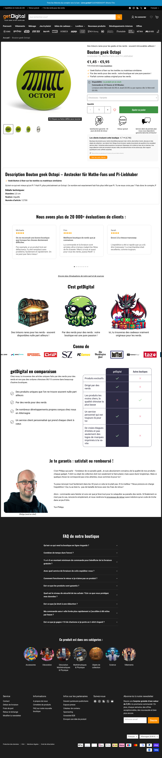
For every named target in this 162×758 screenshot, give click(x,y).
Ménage (32, 26)
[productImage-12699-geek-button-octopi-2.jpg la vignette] (28, 129)
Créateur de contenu (71, 708)
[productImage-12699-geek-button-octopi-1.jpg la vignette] (18, 129)
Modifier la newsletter (12, 715)
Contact (6, 701)
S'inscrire (153, 720)
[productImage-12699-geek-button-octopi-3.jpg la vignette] (38, 129)
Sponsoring (68, 712)
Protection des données (11, 744)
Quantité (90, 104)
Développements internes (121, 26)
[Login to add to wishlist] (114, 110)
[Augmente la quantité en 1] (108, 109)
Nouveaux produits (97, 26)
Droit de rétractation (47, 744)
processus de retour (115, 497)
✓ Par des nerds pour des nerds (53, 8)
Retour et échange (10, 712)
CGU (22, 744)
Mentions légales (33, 744)
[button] (74, 266)
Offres (139, 26)
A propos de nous (40, 701)
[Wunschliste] (151, 17)
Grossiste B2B (69, 715)
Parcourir (7, 26)
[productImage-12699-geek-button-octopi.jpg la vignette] (8, 129)
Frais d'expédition (105, 66)
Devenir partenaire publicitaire (75, 701)
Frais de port (8, 708)
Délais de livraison (10, 705)
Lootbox (79, 26)
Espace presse (69, 705)
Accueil (6, 38)
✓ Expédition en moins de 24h (14, 8)
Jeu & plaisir (45, 26)
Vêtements (20, 26)
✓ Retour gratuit (33, 8)
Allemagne (148, 736)
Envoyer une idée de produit (74, 719)
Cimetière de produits (42, 705)
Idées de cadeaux (63, 26)
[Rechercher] (119, 17)
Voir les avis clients (98, 157)
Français (154, 8)
